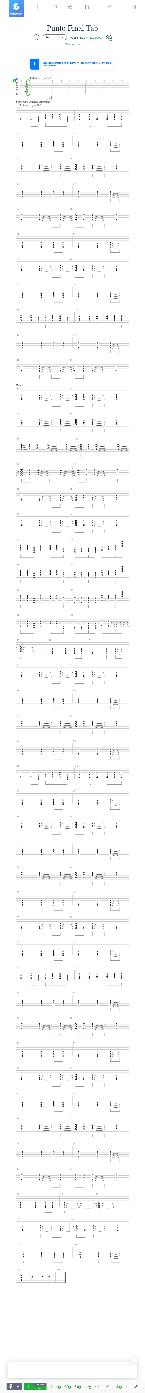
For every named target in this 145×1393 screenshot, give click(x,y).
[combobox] (55, 37)
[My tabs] (70, 7)
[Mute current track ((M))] (87, 1386)
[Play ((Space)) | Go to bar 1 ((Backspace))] (28, 1386)
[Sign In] (133, 7)
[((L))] (66, 1386)
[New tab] (87, 7)
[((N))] (107, 1386)
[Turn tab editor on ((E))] (136, 1386)
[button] (16, 79)
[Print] (109, 37)
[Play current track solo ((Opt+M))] (77, 1386)
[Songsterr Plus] (37, 7)
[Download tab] (117, 1386)
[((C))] (97, 1386)
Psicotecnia (72, 44)
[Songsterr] (16, 8)
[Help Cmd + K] (110, 7)
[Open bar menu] (49, 98)
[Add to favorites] (36, 37)
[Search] (55, 7)
